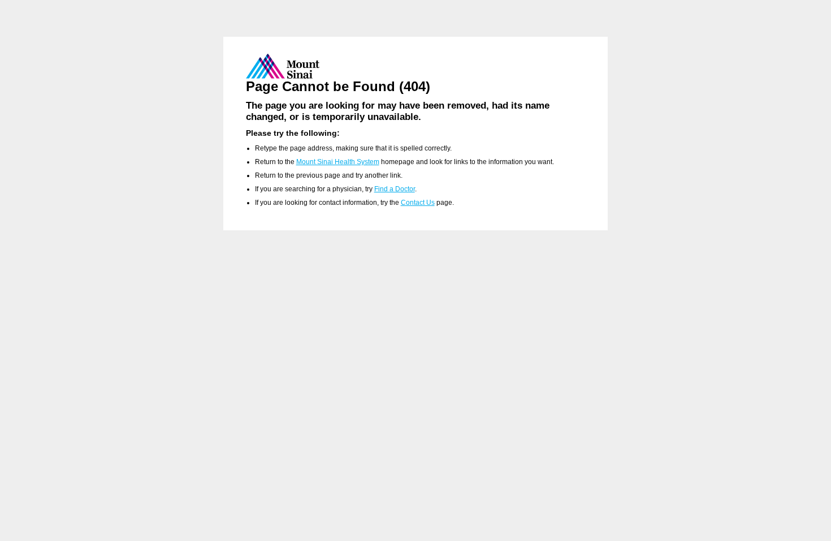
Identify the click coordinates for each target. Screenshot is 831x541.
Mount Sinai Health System (337, 162)
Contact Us (418, 203)
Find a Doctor (394, 189)
